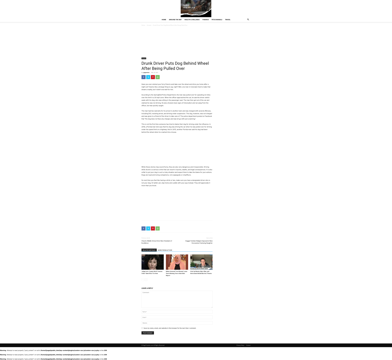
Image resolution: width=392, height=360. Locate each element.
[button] (248, 20)
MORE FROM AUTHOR (165, 250)
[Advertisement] (177, 42)
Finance (205, 20)
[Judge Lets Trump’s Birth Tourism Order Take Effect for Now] (152, 262)
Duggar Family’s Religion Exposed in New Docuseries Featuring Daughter (199, 242)
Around (149, 25)
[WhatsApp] (158, 77)
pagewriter (146, 72)
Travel (227, 20)
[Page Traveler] (196, 8)
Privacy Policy (240, 345)
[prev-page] (142, 279)
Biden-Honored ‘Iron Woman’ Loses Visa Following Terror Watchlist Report (176, 273)
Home (164, 20)
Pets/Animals (217, 20)
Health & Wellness (192, 20)
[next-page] (146, 279)
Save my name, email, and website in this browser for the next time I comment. (170, 328)
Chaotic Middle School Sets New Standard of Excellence (156, 242)
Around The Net (175, 20)
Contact (248, 345)
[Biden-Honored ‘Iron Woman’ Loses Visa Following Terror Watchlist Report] (177, 262)
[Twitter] (148, 77)
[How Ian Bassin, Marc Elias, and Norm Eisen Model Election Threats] (201, 262)
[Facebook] (143, 77)
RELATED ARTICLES (149, 250)
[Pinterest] (153, 77)
